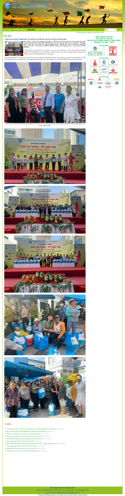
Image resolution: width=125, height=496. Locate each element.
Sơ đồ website (77, 495)
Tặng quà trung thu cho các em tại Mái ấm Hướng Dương (23, 451)
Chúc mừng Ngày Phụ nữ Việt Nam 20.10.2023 (20, 441)
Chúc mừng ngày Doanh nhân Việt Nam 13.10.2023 (21, 446)
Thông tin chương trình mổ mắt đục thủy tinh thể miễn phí (23, 434)
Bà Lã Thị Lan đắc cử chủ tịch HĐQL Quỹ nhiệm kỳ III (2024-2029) (26, 431)
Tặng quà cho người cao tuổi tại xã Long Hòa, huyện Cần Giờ (24, 436)
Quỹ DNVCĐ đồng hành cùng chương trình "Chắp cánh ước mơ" (25, 438)
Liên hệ (85, 495)
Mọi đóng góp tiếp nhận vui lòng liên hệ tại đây (81, 32)
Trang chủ (41, 495)
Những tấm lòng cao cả (52, 495)
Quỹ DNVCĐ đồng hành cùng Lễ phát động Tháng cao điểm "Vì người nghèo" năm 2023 (32, 443)
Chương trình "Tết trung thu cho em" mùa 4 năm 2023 (22, 448)
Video (61, 495)
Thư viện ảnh (68, 495)
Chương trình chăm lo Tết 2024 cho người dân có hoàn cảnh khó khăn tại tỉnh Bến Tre (31, 429)
